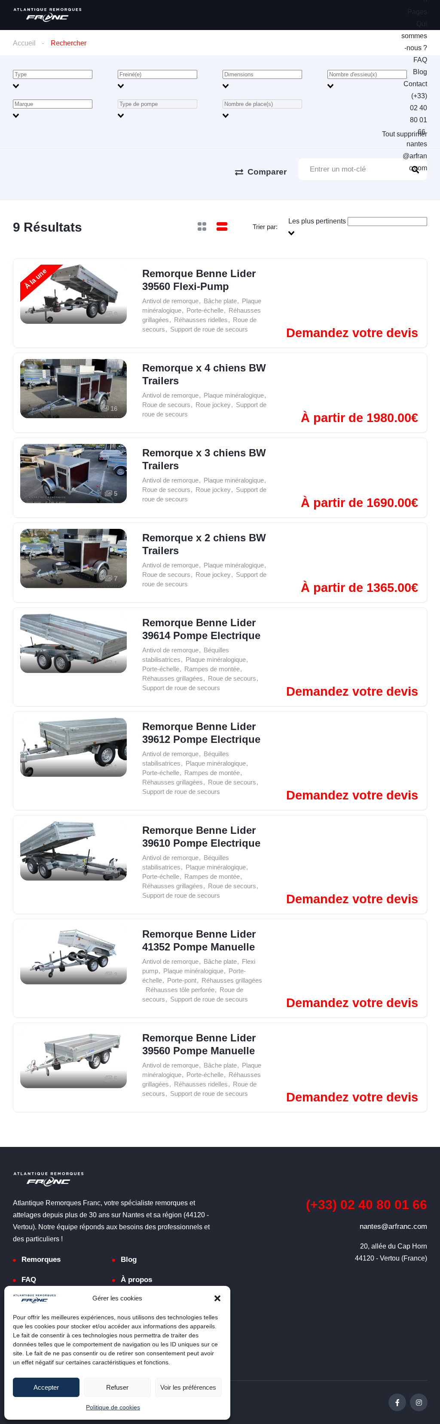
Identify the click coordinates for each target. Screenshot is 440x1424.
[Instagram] (419, 1402)
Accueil (24, 43)
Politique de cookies (113, 1407)
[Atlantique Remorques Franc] (47, 15)
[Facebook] (397, 1402)
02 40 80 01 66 (366, 1205)
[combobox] (63, 80)
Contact (415, 83)
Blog (420, 71)
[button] (217, 1298)
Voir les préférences (188, 1387)
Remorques (41, 1259)
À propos (136, 1280)
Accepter (46, 1387)
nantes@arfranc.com (415, 156)
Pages (417, 11)
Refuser (117, 1387)
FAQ (420, 59)
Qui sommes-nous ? (414, 35)
